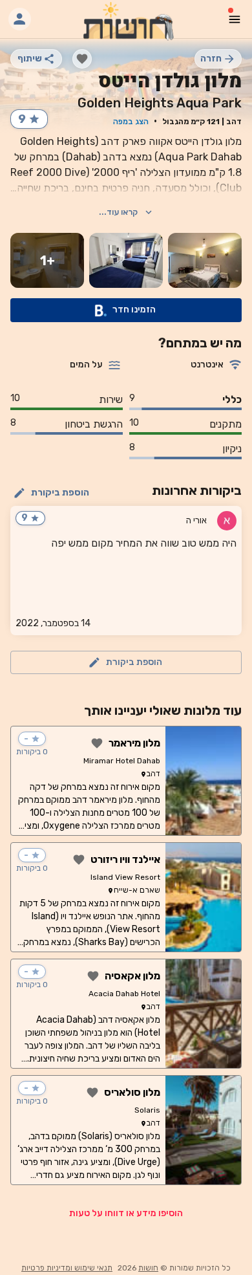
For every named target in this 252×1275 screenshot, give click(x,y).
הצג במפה (131, 121)
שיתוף (29, 58)
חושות (148, 1267)
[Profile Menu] (19, 19)
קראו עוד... (118, 212)
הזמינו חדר (134, 309)
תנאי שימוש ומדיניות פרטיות (66, 1267)
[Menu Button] (234, 19)
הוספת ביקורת (60, 492)
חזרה (211, 58)
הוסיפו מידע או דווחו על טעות (126, 1213)
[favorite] (82, 59)
